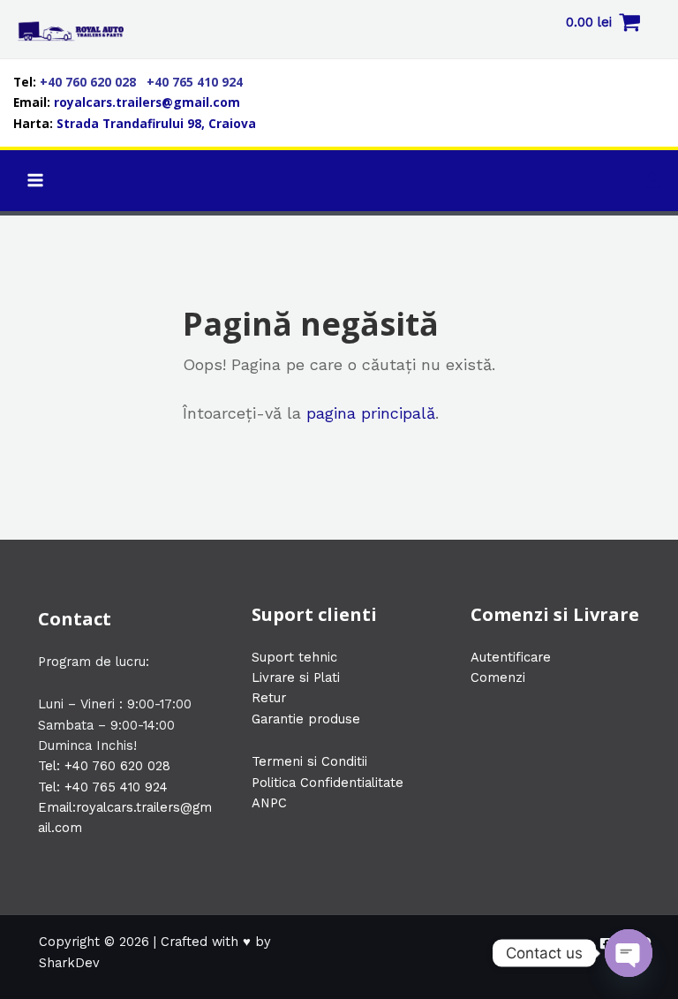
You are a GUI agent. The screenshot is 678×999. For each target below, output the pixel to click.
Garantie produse (306, 719)
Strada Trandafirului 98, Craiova (156, 123)
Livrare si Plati (296, 677)
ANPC (269, 803)
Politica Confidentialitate (327, 783)
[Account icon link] (652, 180)
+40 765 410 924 (195, 81)
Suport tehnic (294, 657)
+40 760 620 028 (89, 81)
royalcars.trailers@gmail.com (147, 102)
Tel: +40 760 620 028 (104, 766)
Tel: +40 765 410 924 (103, 787)
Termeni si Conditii (309, 761)
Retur (269, 698)
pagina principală (370, 413)
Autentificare (511, 657)
